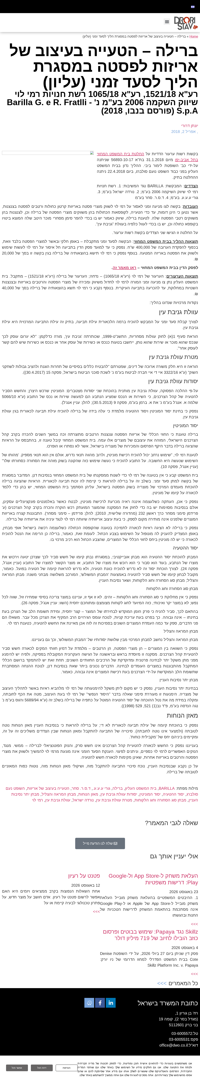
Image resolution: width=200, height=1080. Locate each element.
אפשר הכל (17, 1068)
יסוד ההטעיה (173, 794)
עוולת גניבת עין (57, 800)
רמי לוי (37, 800)
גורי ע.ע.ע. (101, 788)
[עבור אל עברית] (192, 7)
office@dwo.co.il (173, 1045)
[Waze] (89, 1003)
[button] (167, 21)
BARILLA (167, 788)
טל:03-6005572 (184, 1033)
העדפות (67, 1068)
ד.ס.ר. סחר (81, 788)
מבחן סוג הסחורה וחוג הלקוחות (160, 800)
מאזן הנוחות (88, 794)
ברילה (117, 788)
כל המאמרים (183, 983)
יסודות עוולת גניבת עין (119, 794)
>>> (194, 924)
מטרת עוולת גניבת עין (114, 800)
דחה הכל (41, 1068)
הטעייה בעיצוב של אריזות (48, 788)
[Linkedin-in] (111, 1003)
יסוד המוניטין (150, 794)
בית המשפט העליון (140, 788)
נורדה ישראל (83, 800)
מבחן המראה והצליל (59, 794)
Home (193, 36)
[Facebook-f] (100, 1003)
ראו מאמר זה (124, 267)
